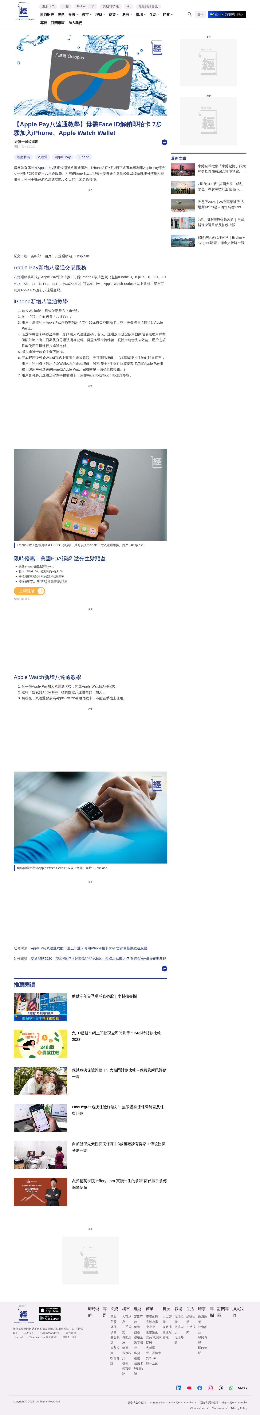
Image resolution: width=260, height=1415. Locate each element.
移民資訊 (202, 1340)
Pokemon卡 (86, 6)
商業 (112, 15)
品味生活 (190, 1319)
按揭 (125, 1363)
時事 (166, 15)
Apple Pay (63, 157)
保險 (137, 1327)
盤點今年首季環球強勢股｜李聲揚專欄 (104, 996)
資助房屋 (126, 1340)
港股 (113, 1316)
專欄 (43, 23)
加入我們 (75, 23)
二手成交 (126, 1329)
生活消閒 (190, 1329)
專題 (61, 15)
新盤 (125, 1347)
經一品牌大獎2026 (153, 1355)
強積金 (138, 1337)
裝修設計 (126, 1355)
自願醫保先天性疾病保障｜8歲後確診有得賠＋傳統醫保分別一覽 (118, 1147)
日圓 (65, 6)
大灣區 (150, 1347)
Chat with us (197, 1408)
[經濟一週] (24, 11)
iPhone (83, 157)
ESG (149, 1342)
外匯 (113, 1327)
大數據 (167, 1327)
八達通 (42, 157)
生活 (153, 15)
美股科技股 (111, 6)
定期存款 (138, 1319)
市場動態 (152, 1316)
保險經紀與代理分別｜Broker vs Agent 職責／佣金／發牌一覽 (221, 240)
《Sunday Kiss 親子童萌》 (43, 1337)
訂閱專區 (58, 23)
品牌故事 (152, 1321)
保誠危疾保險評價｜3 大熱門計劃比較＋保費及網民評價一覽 (119, 1073)
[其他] (164, 142)
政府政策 (202, 1319)
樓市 (85, 15)
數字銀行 (138, 1345)
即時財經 (47, 15)
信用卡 (138, 1363)
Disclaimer (217, 1408)
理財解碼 (23, 157)
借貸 (137, 1353)
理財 (99, 15)
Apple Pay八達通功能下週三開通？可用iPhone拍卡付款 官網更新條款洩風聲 (89, 948)
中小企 (150, 1327)
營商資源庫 (153, 1337)
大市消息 (126, 1319)
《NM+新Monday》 (48, 1332)
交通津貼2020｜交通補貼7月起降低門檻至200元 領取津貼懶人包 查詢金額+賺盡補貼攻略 (99, 958)
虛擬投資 (115, 1350)
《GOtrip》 (27, 1332)
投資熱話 (115, 1361)
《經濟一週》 (69, 1337)
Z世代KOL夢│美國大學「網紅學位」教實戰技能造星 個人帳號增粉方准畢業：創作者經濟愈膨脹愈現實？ (222, 187)
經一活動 (152, 1363)
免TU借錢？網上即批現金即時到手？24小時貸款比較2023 (116, 1036)
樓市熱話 (126, 1371)
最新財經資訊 (148, 6)
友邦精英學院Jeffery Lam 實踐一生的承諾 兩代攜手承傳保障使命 (119, 1184)
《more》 (19, 1337)
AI (128, 6)
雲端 (166, 1337)
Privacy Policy (238, 1408)
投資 (72, 15)
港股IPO (48, 6)
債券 (113, 1332)
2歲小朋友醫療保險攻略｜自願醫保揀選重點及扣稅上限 (221, 222)
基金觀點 (115, 1340)
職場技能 (179, 1319)
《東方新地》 (71, 1332)
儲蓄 (137, 1332)
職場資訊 (179, 1329)
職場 (139, 15)
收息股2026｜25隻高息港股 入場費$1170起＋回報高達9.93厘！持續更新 (221, 205)
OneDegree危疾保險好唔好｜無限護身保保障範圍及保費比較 (118, 1110)
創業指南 (152, 1332)
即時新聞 (202, 1350)
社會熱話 (202, 1329)
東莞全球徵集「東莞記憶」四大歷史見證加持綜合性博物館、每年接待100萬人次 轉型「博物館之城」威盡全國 (222, 169)
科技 (126, 15)
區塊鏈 (167, 1332)
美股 (113, 1321)
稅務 (137, 1358)
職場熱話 (179, 1340)
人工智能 (167, 1319)
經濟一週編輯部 (26, 142)
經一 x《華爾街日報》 (229, 14)
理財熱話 (138, 1371)
